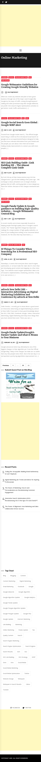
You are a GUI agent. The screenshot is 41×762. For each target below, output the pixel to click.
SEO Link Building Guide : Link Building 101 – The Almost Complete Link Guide (17, 165)
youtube (6, 690)
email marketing (8, 586)
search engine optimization (12, 646)
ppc (33, 630)
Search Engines (30, 646)
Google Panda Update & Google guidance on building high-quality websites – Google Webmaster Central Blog (20, 210)
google (31, 586)
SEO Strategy (23, 657)
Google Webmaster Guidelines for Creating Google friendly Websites (19, 85)
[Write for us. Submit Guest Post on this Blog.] (20, 385)
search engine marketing (11, 641)
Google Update (8, 619)
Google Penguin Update (11, 614)
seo (26, 652)
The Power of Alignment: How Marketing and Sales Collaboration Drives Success (21, 507)
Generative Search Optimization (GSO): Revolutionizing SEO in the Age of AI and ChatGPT (21, 499)
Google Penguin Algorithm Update (14, 608)
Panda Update (23, 630)
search (20, 635)
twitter (26, 673)
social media (22, 662)
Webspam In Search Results (12, 684)
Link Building (7, 624)
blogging (13, 576)
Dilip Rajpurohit (13, 92)
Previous (6, 365)
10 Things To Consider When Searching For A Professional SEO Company (19, 251)
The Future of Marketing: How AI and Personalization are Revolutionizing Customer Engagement (20, 490)
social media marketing (10, 668)
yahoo (28, 684)
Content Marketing (9, 581)
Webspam (21, 679)
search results (8, 652)
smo (12, 662)
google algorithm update (11, 597)
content (23, 576)
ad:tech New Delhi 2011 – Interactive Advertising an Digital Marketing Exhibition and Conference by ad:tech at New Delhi (20, 293)
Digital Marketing (25, 581)
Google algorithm (24, 592)
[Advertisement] (20, 25)
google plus (27, 614)
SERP (33, 657)
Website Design (8, 679)
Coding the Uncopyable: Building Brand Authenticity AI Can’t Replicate (21, 473)
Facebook (21, 586)
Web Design (5, 80)
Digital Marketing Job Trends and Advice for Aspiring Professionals (22, 481)
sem (18, 652)
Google (11, 77)
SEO (30, 77)
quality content (8, 635)
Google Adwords (8, 592)
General (4, 77)
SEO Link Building (8, 657)
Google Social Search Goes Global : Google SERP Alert (19, 123)
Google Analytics (29, 597)
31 (23, 365)
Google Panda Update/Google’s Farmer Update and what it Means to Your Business (19, 335)
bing (4, 576)
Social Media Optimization (11, 673)
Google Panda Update (10, 603)
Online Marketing (21, 77)
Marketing (18, 624)
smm (4, 662)
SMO (27, 118)
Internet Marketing (24, 619)
